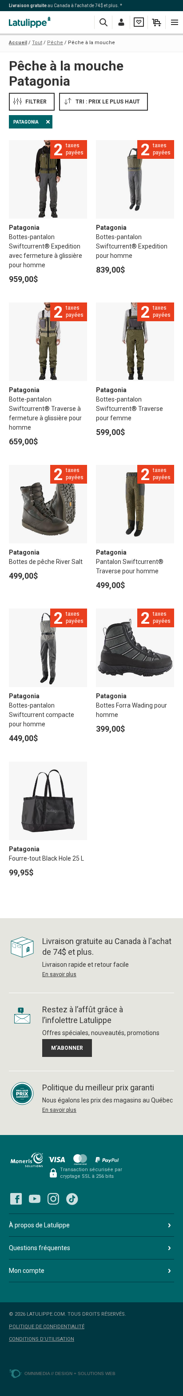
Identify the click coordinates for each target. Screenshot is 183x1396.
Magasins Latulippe (31, 22)
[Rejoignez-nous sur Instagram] (53, 1199)
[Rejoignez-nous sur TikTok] (72, 1199)
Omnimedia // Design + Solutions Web (69, 1373)
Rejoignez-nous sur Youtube (35, 1199)
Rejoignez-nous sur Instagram (53, 1199)
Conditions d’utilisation (41, 1339)
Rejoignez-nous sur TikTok (72, 1199)
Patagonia (26, 122)
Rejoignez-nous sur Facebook (16, 1199)
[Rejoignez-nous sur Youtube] (35, 1199)
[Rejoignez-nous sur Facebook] (16, 1199)
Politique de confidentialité (46, 1327)
